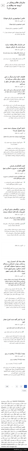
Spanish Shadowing (18, 401)
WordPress (16, 449)
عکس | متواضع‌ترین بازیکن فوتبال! (14, 18)
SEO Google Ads (11, 446)
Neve (25, 449)
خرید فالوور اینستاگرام (11, 433)
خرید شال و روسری (6, 401)
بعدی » (24, 390)
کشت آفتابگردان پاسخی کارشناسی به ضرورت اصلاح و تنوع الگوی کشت (14, 168)
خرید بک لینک (11, 403)
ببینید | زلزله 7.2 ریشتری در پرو (15, 353)
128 (7, 386)
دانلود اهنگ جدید (18, 405)
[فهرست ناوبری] (3, 5)
